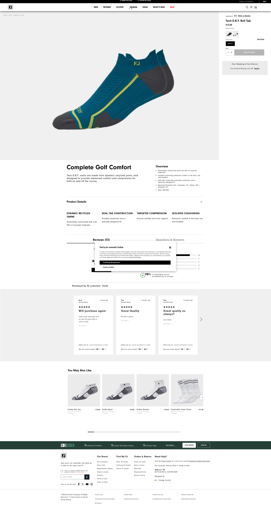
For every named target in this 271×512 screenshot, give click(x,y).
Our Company (102, 462)
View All (105, 286)
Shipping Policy (140, 472)
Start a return (139, 465)
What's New (159, 7)
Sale (172, 7)
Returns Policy (139, 475)
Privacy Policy (80, 472)
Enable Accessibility (246, 1)
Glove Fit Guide (122, 469)
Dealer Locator (103, 472)
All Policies (98, 503)
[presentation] (101, 240)
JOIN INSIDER (189, 445)
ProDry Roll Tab (74, 409)
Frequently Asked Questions (199, 461)
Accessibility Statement (188, 499)
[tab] (256, 7)
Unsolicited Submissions (131, 499)
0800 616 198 (160, 470)
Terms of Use (102, 479)
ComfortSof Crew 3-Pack (181, 409)
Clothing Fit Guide (123, 465)
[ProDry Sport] (118, 406)
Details (256, 68)
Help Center (166, 461)
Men (96, 7)
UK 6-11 (230, 43)
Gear (145, 7)
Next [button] (202, 397)
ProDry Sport (107, 409)
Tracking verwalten (108, 267)
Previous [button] (69, 397)
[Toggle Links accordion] (105, 456)
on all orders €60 (129, 1)
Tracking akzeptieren (111, 262)
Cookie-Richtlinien (135, 257)
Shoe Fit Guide (122, 462)
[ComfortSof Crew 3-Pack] (187, 406)
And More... (170, 445)
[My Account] (251, 7)
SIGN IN (203, 445)
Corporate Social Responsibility (105, 499)
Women (107, 7)
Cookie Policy (128, 495)
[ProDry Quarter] (153, 406)
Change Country (164, 480)
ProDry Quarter (143, 409)
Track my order (140, 462)
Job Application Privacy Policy (162, 499)
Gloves (119, 7)
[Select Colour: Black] (229, 34)
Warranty (137, 469)
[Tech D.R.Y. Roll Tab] (109, 85)
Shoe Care (101, 465)
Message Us (159, 476)
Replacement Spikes (105, 469)
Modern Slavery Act (187, 495)
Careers (100, 475)
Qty (227, 48)
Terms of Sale (102, 482)
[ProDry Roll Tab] (84, 406)
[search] (247, 7)
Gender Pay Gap (158, 495)
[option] (109, 85)
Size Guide (260, 39)
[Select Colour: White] (235, 34)
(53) (235, 16)
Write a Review (244, 16)
